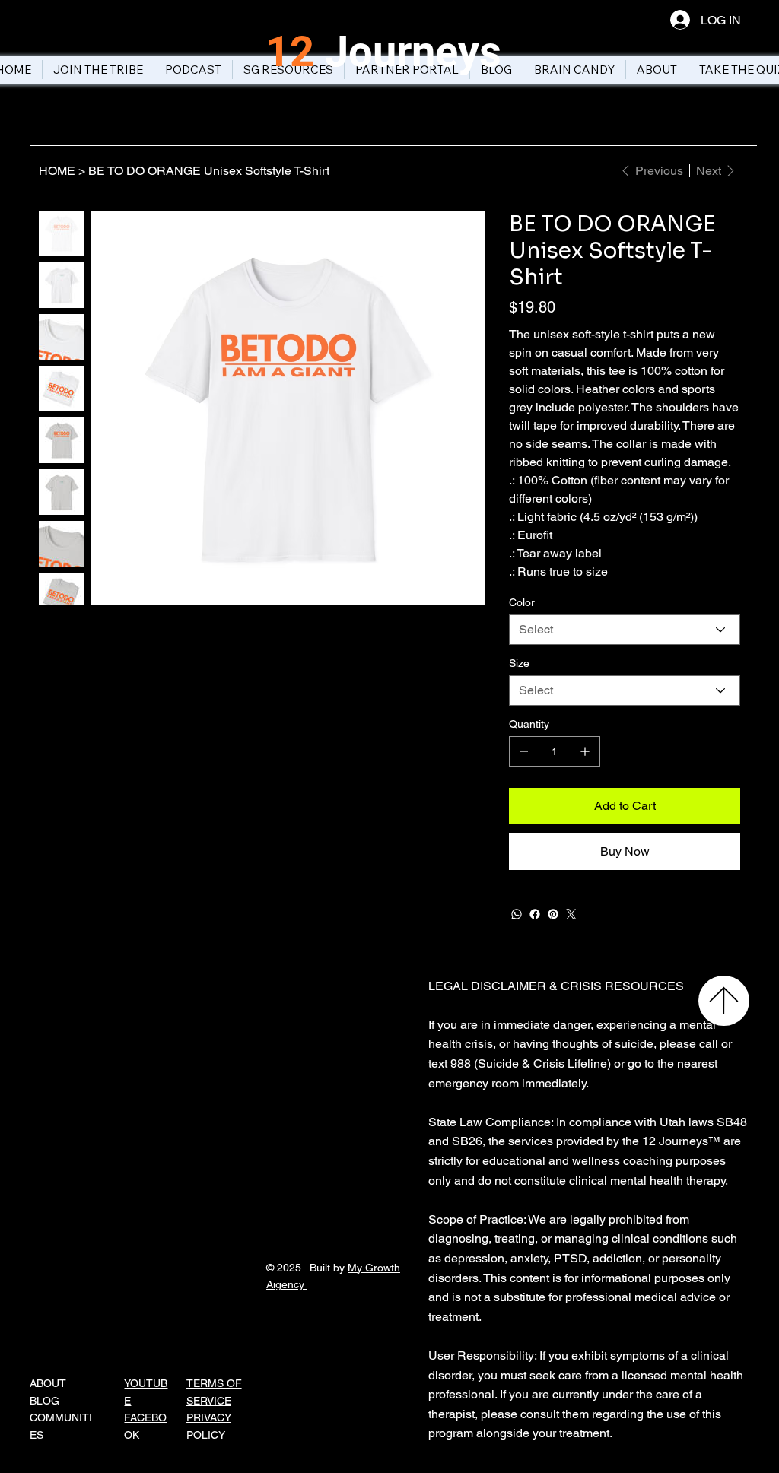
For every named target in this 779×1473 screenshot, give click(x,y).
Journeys (383, 52)
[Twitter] (571, 914)
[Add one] (585, 751)
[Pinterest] (553, 914)
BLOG (44, 1401)
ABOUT (48, 1383)
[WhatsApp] (516, 914)
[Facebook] (534, 914)
